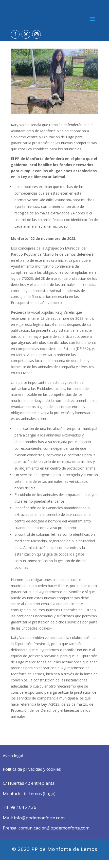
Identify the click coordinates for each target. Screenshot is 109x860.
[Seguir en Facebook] (15, 34)
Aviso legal (13, 756)
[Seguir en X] (26, 34)
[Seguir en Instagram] (36, 34)
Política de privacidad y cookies (32, 769)
